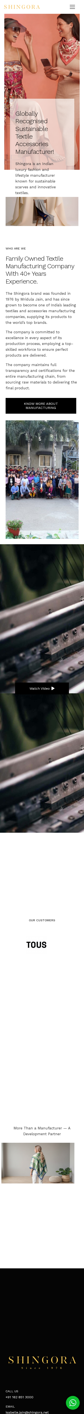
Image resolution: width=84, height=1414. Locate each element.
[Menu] (72, 7)
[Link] (22, 6)
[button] (73, 1403)
